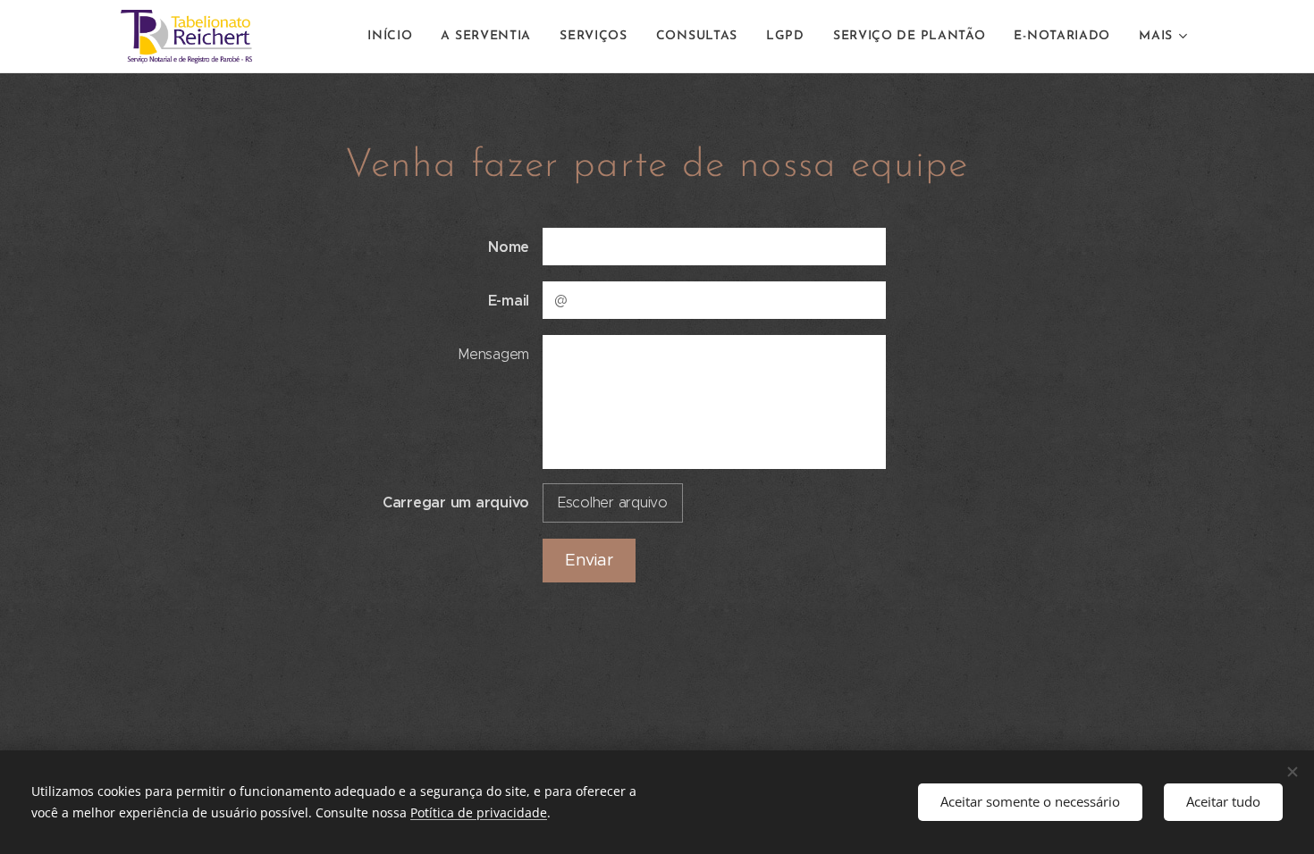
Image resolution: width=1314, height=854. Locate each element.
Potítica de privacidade (478, 812)
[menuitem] (394, 36)
